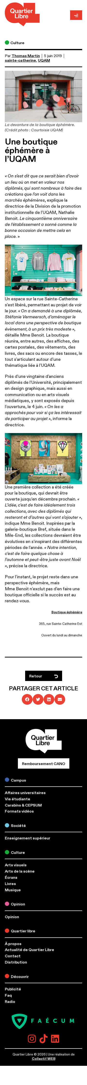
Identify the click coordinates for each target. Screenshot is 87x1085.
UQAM (44, 60)
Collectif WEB (43, 1059)
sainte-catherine (20, 60)
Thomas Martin (26, 56)
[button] (27, 699)
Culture (17, 43)
